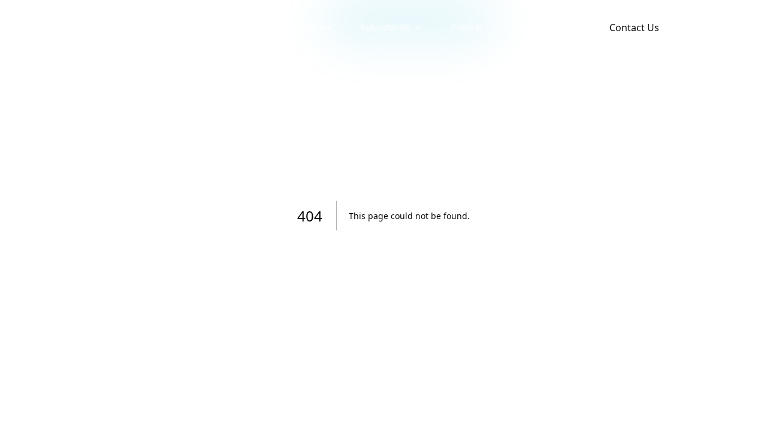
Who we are (308, 27)
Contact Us (634, 27)
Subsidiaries (385, 27)
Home (244, 27)
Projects (467, 27)
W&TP (523, 27)
